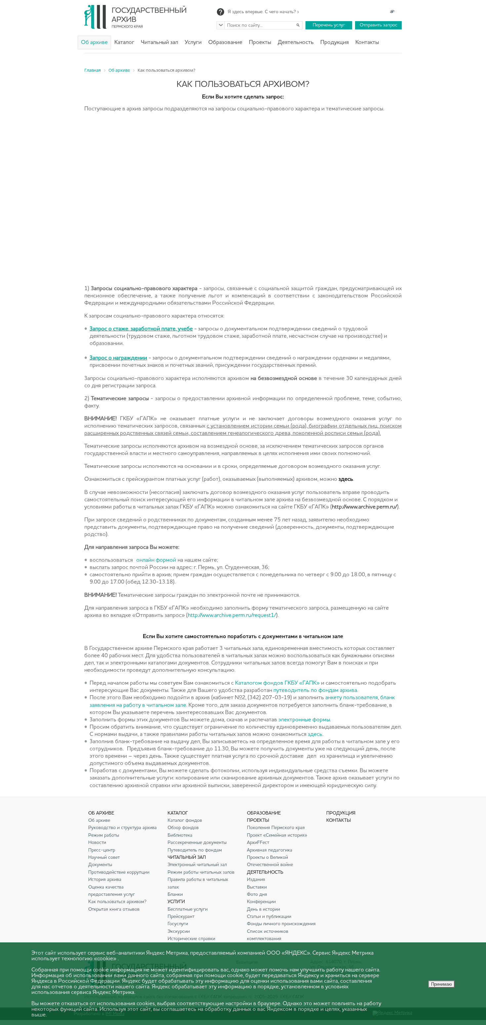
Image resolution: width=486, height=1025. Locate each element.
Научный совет (104, 857)
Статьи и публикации (269, 916)
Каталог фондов (185, 820)
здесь (315, 734)
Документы (100, 864)
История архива (104, 879)
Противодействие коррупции (118, 872)
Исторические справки (191, 938)
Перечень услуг (329, 25)
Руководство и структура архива (122, 827)
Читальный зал (159, 42)
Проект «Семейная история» (277, 835)
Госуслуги (178, 924)
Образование (225, 42)
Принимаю (441, 984)
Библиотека (180, 835)
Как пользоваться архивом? (117, 901)
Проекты (260, 42)
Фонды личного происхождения (281, 924)
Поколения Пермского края (276, 827)
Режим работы (103, 835)
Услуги (193, 42)
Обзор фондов (183, 827)
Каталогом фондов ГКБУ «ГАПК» (277, 683)
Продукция (334, 42)
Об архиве (94, 42)
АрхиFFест (258, 842)
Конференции (261, 901)
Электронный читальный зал (197, 864)
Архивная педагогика (269, 850)
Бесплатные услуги (188, 909)
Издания (256, 879)
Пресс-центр (101, 850)
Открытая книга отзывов (114, 909)
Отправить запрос (378, 25)
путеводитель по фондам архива (315, 690)
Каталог (124, 42)
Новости (97, 842)
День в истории (263, 909)
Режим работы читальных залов (201, 872)
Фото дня (257, 894)
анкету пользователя (351, 698)
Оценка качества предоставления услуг (111, 891)
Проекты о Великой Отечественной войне (270, 861)
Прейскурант (181, 916)
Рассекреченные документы (197, 842)
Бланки (175, 894)
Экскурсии (179, 931)
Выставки (257, 887)
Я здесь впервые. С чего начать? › (263, 12)
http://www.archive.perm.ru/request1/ (232, 615)
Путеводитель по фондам (195, 850)
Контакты (367, 42)
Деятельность (296, 42)
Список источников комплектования (267, 935)
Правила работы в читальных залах (198, 883)
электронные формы (304, 720)
